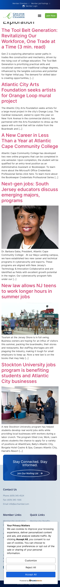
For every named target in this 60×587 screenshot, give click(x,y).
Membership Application (14, 521)
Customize (31, 560)
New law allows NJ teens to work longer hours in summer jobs (28, 291)
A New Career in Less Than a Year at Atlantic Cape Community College (29, 140)
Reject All (31, 567)
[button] (39, 15)
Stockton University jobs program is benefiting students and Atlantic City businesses (28, 373)
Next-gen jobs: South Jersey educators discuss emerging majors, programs (29, 192)
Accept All (31, 574)
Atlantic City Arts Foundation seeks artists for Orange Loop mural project (28, 93)
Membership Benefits (40, 521)
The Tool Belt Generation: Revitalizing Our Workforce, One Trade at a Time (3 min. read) (29, 38)
